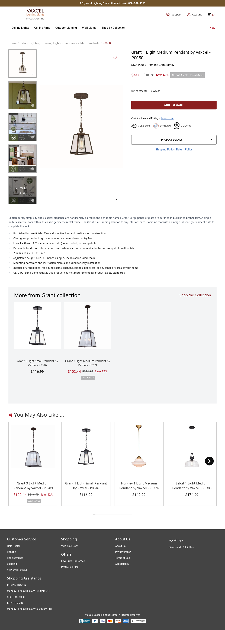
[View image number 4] (22, 158)
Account (197, 14)
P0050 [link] (107, 43)
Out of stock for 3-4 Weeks (145, 91)
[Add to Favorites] (115, 57)
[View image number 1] (22, 63)
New (212, 27)
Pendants (71, 43)
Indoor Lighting (30, 43)
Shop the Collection (195, 295)
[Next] (209, 461)
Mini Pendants (89, 43)
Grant (162, 65)
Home (12, 43)
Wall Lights (89, 27)
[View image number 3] (22, 127)
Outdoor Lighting (66, 27)
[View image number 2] (22, 95)
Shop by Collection (114, 27)
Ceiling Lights (20, 27)
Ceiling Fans (42, 27)
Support (176, 14)
